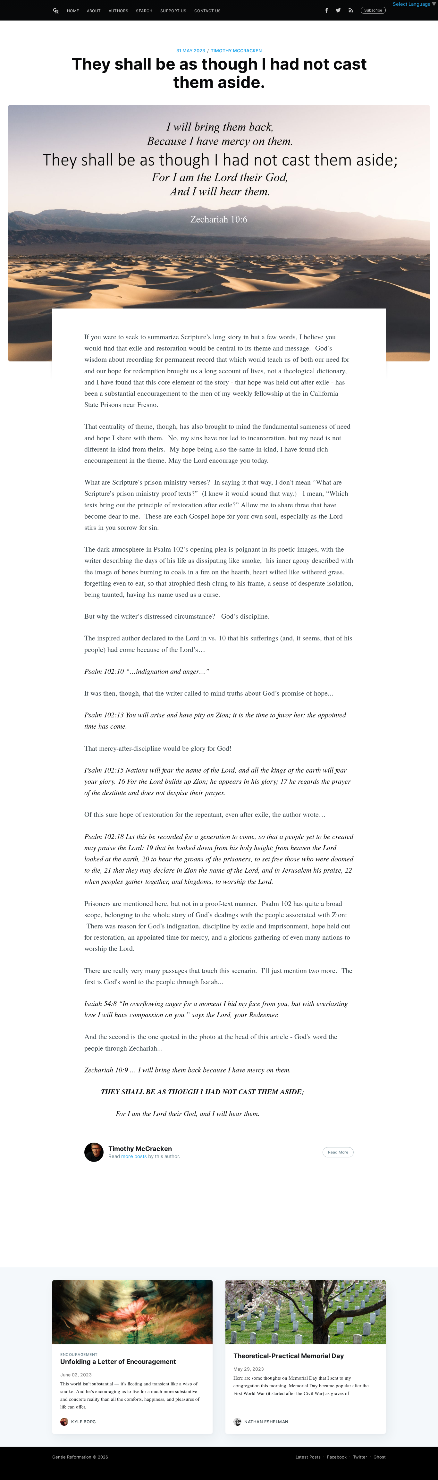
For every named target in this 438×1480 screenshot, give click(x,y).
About (94, 10)
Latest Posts (308, 1456)
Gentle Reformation (71, 1456)
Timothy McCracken (236, 50)
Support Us (173, 10)
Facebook (337, 1456)
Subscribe (373, 10)
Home (73, 10)
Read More (338, 1152)
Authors (119, 10)
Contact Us (207, 10)
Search (144, 10)
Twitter (360, 1456)
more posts (134, 1156)
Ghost (380, 1456)
